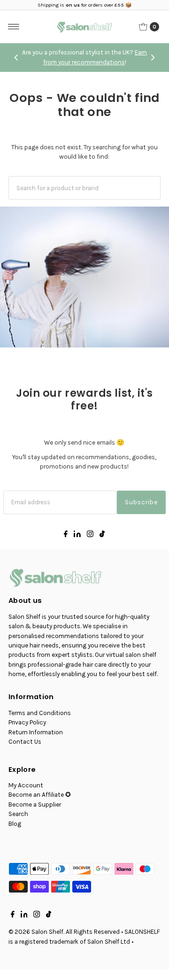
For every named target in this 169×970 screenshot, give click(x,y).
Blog (14, 823)
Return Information (35, 732)
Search (18, 813)
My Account (25, 785)
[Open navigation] (14, 26)
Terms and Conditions (39, 712)
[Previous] (16, 57)
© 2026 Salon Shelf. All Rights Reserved (64, 931)
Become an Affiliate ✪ (39, 794)
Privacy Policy (27, 722)
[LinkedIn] (77, 535)
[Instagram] (90, 535)
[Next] (152, 57)
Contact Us (24, 741)
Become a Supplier (34, 804)
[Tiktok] (102, 535)
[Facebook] (66, 535)
